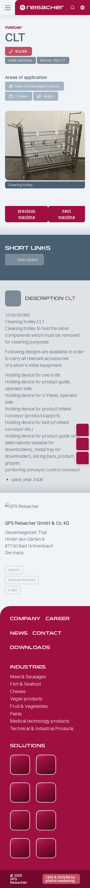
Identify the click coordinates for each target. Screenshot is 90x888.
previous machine (27, 214)
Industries (28, 667)
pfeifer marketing (60, 880)
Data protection (21, 580)
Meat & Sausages (28, 677)
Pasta (16, 714)
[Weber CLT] (45, 145)
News (19, 633)
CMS (49, 877)
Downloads (30, 647)
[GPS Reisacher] (52, 7)
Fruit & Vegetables (29, 706)
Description (28, 259)
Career (58, 618)
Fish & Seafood (25, 684)
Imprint (14, 570)
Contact (47, 633)
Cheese (18, 691)
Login (12, 590)
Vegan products (26, 699)
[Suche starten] (72, 7)
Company (25, 618)
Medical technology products (39, 721)
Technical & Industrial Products (42, 728)
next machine (66, 214)
